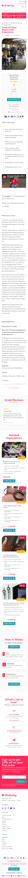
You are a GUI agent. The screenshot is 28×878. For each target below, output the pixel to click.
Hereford (22, 457)
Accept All (14, 869)
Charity (4, 823)
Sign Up (21, 781)
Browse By (7, 14)
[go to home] (8, 6)
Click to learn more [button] (14, 106)
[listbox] (14, 54)
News (3, 841)
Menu (22, 6)
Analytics (15, 876)
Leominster (21, 502)
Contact (4, 821)
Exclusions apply (15, 771)
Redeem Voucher (6, 815)
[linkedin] (14, 808)
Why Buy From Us (7, 819)
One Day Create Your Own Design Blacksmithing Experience (13, 604)
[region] (14, 54)
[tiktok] (3, 808)
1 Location (6, 35)
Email (3, 774)
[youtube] (11, 808)
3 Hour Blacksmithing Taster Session (12, 506)
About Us (4, 843)
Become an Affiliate (7, 848)
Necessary (7, 876)
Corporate (4, 830)
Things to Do (5, 826)
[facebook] (8, 808)
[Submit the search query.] (24, 10)
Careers (4, 845)
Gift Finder (21, 4)
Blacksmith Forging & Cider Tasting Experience (11, 462)
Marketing (23, 876)
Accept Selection (10, 873)
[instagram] (5, 808)
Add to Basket (14, 99)
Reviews (4, 825)
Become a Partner (7, 847)
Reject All (19, 873)
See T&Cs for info (14, 733)
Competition (5, 837)
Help (3, 817)
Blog (3, 839)
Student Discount (6, 828)
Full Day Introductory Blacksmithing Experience (11, 556)
